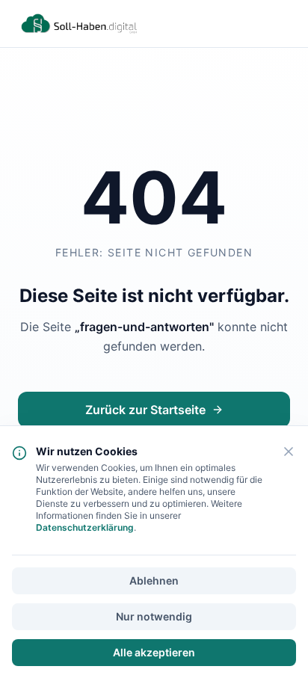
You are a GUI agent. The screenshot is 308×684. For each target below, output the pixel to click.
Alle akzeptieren (154, 652)
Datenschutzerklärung (85, 527)
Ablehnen (154, 580)
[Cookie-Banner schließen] (288, 451)
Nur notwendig (154, 616)
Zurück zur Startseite (145, 409)
